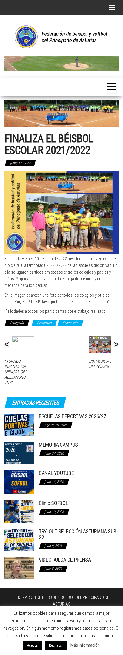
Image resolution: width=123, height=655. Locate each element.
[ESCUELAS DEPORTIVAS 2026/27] (19, 424)
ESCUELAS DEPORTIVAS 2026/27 (72, 416)
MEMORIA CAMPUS (58, 445)
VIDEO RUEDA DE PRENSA (65, 560)
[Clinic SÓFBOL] (19, 511)
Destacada (44, 323)
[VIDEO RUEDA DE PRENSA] (19, 568)
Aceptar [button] (33, 645)
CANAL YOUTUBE (56, 473)
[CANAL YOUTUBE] (19, 482)
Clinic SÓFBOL (53, 503)
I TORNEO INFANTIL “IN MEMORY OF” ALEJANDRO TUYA (15, 372)
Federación (70, 323)
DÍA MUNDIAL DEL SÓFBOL (100, 364)
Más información (85, 645)
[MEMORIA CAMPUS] (19, 453)
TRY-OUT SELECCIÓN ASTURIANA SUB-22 (78, 534)
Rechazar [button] (56, 645)
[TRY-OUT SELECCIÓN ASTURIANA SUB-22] (19, 539)
